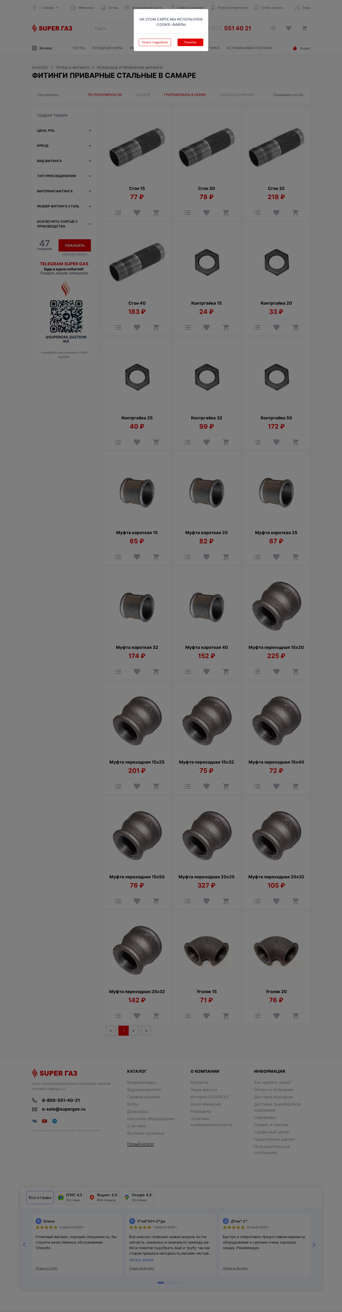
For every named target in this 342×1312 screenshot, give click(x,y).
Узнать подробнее (155, 42)
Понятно (190, 42)
